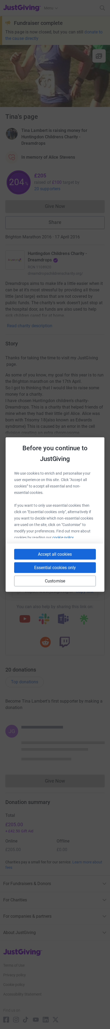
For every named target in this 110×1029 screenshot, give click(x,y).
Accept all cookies (55, 554)
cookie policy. (63, 537)
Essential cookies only (55, 567)
